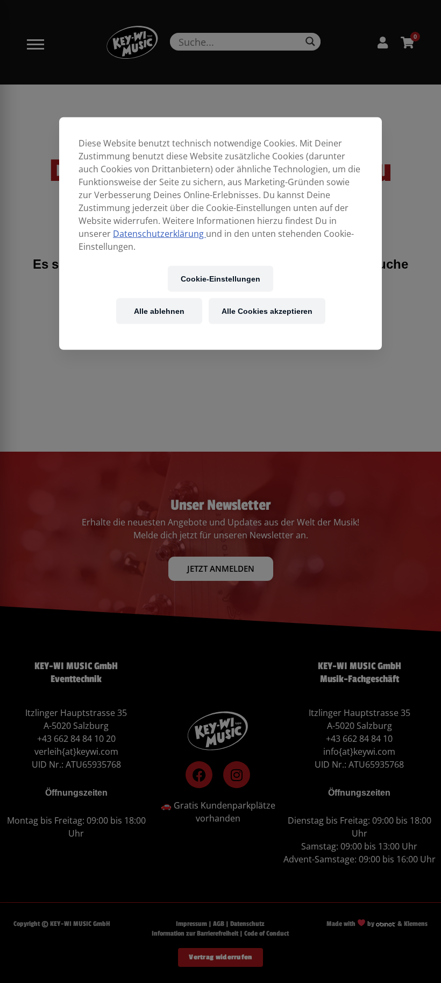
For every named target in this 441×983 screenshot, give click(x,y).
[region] (220, 233)
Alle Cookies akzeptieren (267, 311)
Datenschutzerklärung (159, 234)
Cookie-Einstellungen (220, 278)
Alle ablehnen (159, 311)
